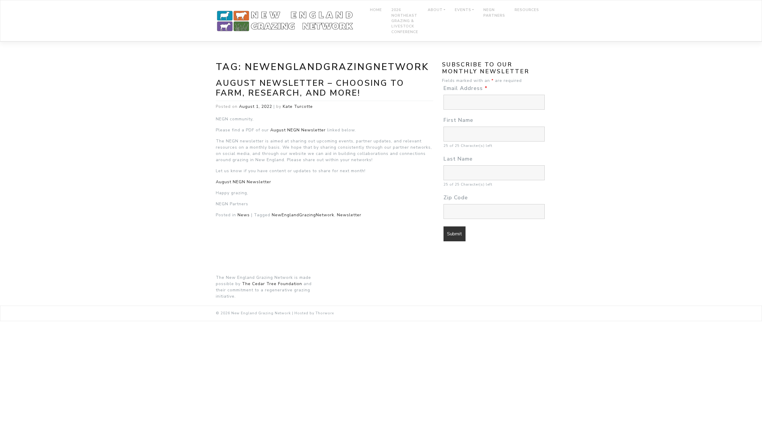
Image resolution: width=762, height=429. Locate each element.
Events (463, 9)
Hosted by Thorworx (314, 313)
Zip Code (456, 197)
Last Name (458, 159)
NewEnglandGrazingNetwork (303, 215)
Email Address (466, 88)
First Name (458, 120)
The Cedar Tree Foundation (272, 284)
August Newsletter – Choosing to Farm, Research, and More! (310, 88)
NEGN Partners (494, 12)
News (244, 215)
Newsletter (349, 215)
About (435, 9)
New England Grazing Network (261, 313)
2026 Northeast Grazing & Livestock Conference (404, 20)
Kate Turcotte (298, 106)
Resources (527, 9)
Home (376, 9)
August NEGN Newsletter (298, 130)
